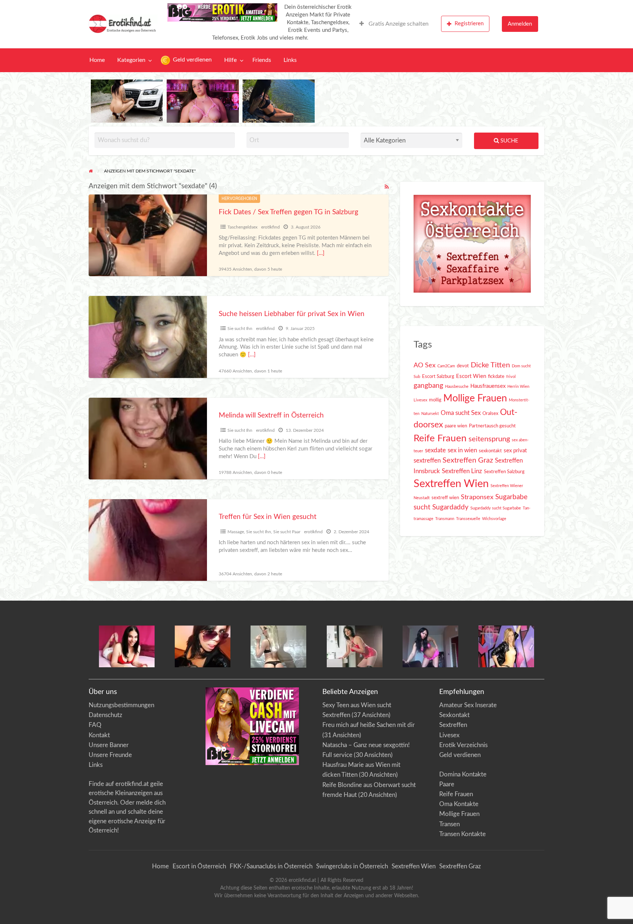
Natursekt (430, 414)
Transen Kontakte (462, 834)
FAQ (95, 725)
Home (97, 60)
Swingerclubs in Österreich (352, 866)
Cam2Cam (446, 366)
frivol (511, 377)
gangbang (428, 385)
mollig (435, 399)
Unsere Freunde (110, 755)
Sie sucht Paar (286, 532)
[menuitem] (394, 23)
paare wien (456, 425)
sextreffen (427, 461)
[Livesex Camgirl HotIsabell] (202, 646)
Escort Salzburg (438, 376)
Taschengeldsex (242, 227)
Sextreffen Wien (451, 483)
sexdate (435, 450)
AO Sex (425, 365)
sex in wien (462, 450)
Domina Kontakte (462, 774)
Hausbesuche (457, 387)
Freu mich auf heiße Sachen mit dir (368, 725)
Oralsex (490, 413)
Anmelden (520, 24)
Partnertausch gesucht (492, 425)
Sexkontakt (454, 715)
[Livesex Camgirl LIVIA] (430, 646)
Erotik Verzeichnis (463, 745)
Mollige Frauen (475, 398)
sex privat (515, 450)
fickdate (496, 376)
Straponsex (477, 497)
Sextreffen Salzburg (504, 471)
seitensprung (489, 439)
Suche (508, 141)
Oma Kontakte (458, 804)
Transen (449, 824)
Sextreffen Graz (468, 460)
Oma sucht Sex (461, 413)
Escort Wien (471, 376)
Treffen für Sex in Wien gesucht (267, 516)
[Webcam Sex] (127, 100)
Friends (261, 60)
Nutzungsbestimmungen (121, 705)
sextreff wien (445, 497)
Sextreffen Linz (462, 471)
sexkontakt (490, 450)
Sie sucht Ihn (239, 328)
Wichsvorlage (494, 519)
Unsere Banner (109, 745)
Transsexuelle (468, 519)
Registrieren (469, 23)
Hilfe (230, 60)
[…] (321, 253)
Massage (235, 532)
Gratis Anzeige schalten (398, 24)
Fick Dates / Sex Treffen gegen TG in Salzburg (288, 212)
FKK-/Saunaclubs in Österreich (271, 866)
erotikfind (270, 227)
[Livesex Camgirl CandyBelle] (127, 646)
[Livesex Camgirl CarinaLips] (278, 646)
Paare (446, 784)
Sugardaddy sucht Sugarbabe (495, 508)
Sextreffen (453, 725)
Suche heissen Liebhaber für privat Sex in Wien (291, 314)
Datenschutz (105, 715)
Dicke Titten (490, 365)
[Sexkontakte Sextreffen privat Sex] (472, 243)
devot (463, 365)
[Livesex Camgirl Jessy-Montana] (506, 646)
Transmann (444, 519)
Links (290, 60)
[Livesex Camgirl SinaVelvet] (354, 646)
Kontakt (99, 735)
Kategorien (131, 60)
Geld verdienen (191, 60)
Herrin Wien (518, 387)
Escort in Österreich (199, 866)
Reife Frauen (440, 438)
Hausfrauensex (488, 386)
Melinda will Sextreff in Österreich (271, 415)
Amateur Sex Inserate (468, 705)
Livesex (420, 400)
